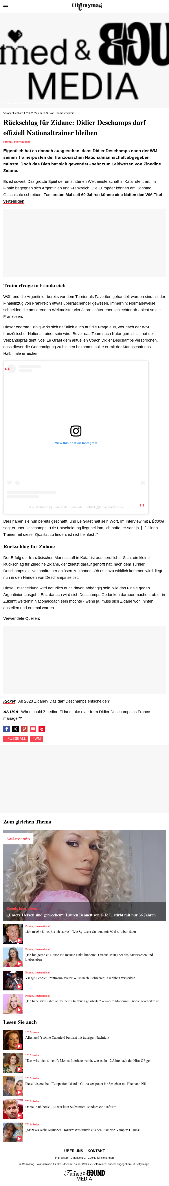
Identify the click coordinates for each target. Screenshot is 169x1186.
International (22, 141)
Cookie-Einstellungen (101, 1157)
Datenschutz (78, 1157)
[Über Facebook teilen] (6, 729)
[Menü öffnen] (5, 6)
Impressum (61, 1157)
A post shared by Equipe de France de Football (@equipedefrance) (76, 507)
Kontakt (96, 1151)
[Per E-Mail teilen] (33, 729)
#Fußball (16, 738)
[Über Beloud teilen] (42, 729)
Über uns (73, 1151)
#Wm (37, 738)
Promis (7, 141)
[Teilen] (24, 729)
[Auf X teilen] (15, 729)
